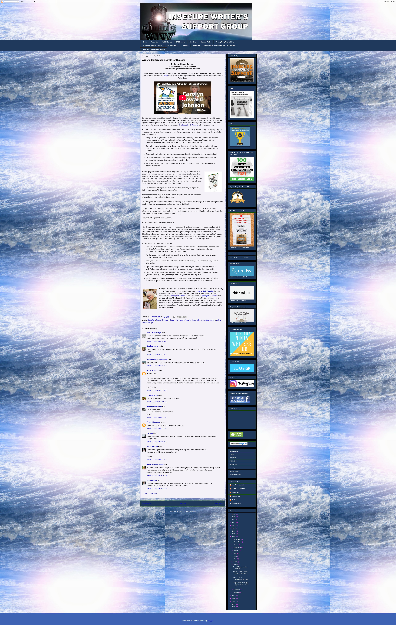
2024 (234, 520)
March (236, 564)
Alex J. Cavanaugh (154, 333)
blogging (232, 468)
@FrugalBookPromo (210, 296)
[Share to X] (182, 317)
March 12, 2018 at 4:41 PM (156, 417)
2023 (234, 522)
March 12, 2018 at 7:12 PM (156, 428)
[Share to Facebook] (184, 317)
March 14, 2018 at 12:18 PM (157, 475)
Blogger (210, 620)
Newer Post (147, 503)
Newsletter (193, 42)
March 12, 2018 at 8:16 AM (156, 366)
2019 (234, 534)
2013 (234, 607)
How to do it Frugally (183, 320)
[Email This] (178, 317)
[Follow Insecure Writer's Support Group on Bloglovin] (239, 445)
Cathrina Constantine (239, 488)
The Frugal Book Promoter (188, 125)
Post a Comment (151, 493)
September (237, 547)
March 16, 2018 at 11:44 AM (157, 489)
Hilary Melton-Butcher (155, 464)
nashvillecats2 (152, 446)
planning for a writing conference (203, 320)
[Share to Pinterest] (186, 317)
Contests (185, 45)
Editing (232, 454)
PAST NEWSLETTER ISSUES (239, 257)
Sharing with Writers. (178, 296)
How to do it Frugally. (205, 291)
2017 (234, 595)
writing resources (235, 474)
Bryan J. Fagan (153, 370)
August (236, 550)
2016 (234, 598)
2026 (234, 514)
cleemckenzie (152, 480)
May (235, 559)
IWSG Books (180, 42)
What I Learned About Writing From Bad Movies (240, 573)
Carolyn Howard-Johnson (165, 320)
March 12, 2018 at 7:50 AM (156, 341)
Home (145, 42)
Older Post (218, 503)
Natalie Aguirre (152, 346)
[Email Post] (174, 317)
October (236, 545)
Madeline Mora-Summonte (157, 359)
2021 (234, 528)
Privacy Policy (206, 42)
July (235, 553)
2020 (234, 531)
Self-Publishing (172, 45)
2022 (234, 525)
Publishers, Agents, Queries (152, 45)
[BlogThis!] (180, 317)
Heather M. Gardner (154, 406)
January (236, 592)
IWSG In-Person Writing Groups (154, 49)
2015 (234, 601)
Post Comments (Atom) (187, 511)
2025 (234, 517)
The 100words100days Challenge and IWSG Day (241, 584)
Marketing (196, 45)
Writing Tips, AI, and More (225, 42)
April (235, 561)
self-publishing (234, 471)
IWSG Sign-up (167, 42)
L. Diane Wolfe (152, 395)
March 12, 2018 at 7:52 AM (156, 355)
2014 (234, 604)
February (237, 589)
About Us (154, 42)
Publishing (233, 461)
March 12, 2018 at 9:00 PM (156, 442)
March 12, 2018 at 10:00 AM (157, 402)
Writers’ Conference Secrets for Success (240, 578)
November (237, 542)
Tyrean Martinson (153, 422)
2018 (234, 536)
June (235, 556)
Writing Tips (233, 464)
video (166, 76)
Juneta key (235, 492)
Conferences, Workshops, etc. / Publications (220, 45)
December (237, 539)
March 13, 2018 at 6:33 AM (156, 460)
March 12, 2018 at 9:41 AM (156, 391)
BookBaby (151, 320)
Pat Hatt (150, 433)
